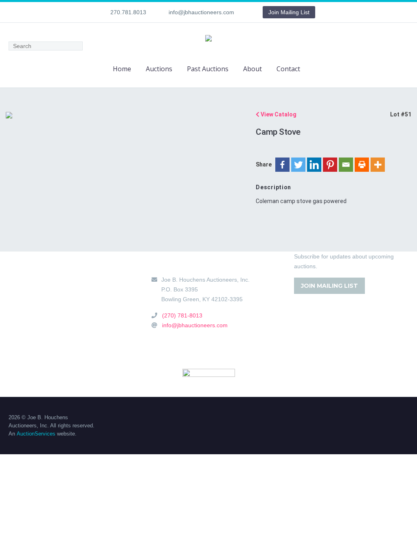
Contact (288, 68)
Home (122, 68)
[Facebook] (282, 165)
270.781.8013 (128, 12)
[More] (378, 165)
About (252, 68)
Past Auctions (207, 68)
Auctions (159, 68)
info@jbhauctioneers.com (201, 12)
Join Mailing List (288, 12)
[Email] (346, 165)
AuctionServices (36, 434)
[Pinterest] (330, 165)
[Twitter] (298, 165)
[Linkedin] (314, 165)
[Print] (362, 165)
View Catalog (277, 114)
